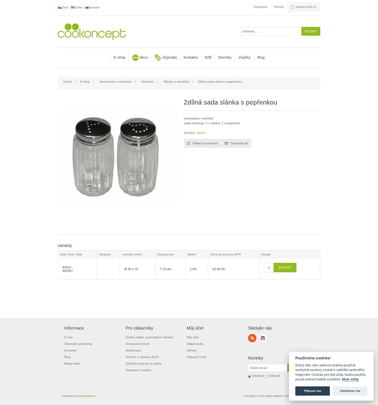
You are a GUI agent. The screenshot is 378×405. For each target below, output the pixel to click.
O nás (68, 337)
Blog (260, 57)
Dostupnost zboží (138, 344)
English (78, 7)
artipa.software (274, 396)
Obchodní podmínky (78, 344)
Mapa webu (72, 363)
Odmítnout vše (350, 391)
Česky (64, 7)
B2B (208, 57)
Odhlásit (274, 375)
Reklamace (133, 350)
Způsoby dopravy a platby (143, 363)
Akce (143, 57)
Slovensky (94, 7)
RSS (252, 338)
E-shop (119, 57)
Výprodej (169, 57)
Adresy (191, 350)
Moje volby (350, 379)
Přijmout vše (312, 391)
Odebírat (258, 375)
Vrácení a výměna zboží (142, 357)
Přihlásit (279, 7)
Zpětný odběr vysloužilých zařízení (149, 337)
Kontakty (191, 57)
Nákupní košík (196, 357)
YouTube (263, 338)
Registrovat (260, 7)
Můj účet (193, 337)
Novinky (225, 57)
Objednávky (195, 344)
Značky (244, 57)
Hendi (201, 132)
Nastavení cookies (138, 370)
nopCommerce (86, 396)
